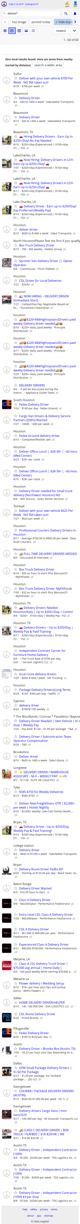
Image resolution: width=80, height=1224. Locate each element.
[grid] (19, 31)
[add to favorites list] (15, 78)
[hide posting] (43, 86)
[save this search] (75, 13)
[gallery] (26, 31)
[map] (33, 31)
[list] (5, 31)
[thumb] (12, 31)
